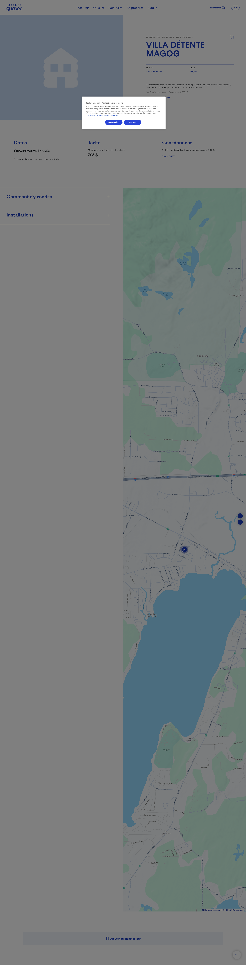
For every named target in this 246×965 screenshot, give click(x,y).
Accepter (132, 122)
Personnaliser (113, 122)
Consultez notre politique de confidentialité (103, 115)
